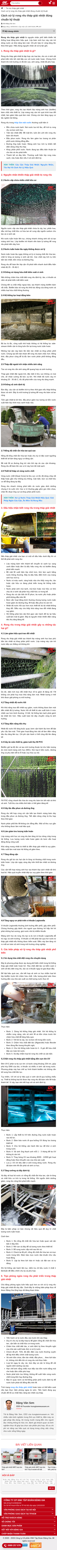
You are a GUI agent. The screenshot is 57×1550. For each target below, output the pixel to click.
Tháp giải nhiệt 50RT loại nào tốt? (12, 1468)
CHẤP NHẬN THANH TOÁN (13, 1534)
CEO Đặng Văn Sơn (9, 23)
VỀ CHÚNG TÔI (8, 1522)
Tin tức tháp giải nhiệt (15, 8)
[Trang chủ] (2, 8)
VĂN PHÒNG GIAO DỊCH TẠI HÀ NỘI (20, 1510)
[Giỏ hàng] (50, 3)
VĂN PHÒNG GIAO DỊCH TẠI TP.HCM (20, 1514)
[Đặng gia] (5, 3)
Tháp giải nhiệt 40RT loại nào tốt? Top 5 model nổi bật (35, 1468)
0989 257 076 (14, 1545)
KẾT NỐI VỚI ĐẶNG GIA (12, 1530)
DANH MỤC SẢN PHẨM (12, 1526)
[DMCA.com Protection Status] (35, 1545)
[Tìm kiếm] (40, 3)
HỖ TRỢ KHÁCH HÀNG (12, 1518)
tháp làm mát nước (22, 122)
